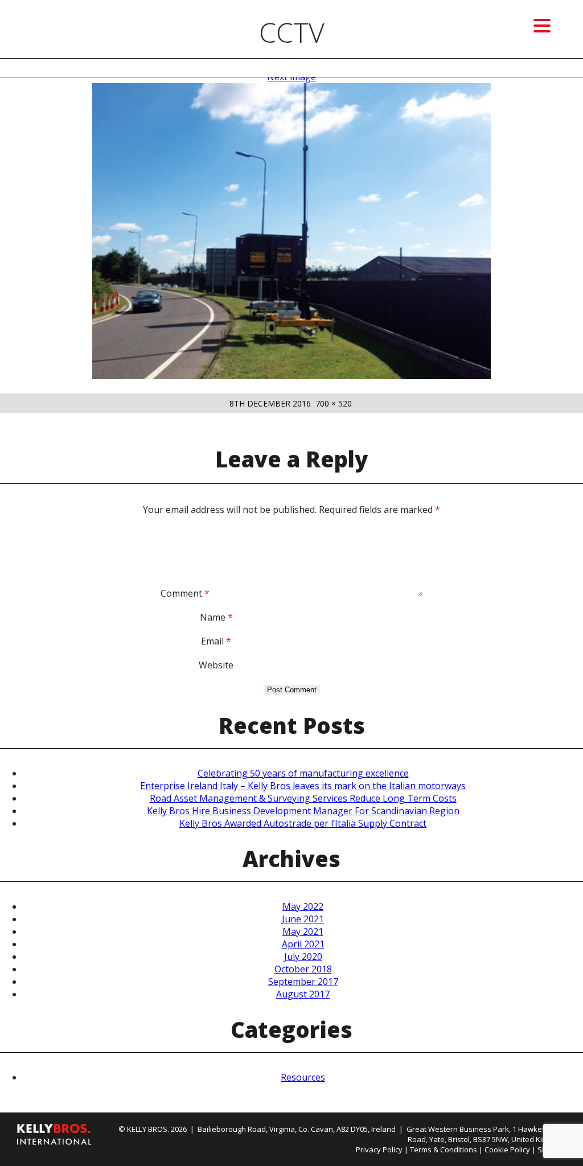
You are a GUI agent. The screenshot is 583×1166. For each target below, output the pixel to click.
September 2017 (303, 981)
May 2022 (302, 906)
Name (216, 617)
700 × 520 (333, 403)
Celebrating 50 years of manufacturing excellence (303, 773)
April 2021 (303, 944)
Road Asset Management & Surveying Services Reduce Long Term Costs (303, 798)
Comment (185, 593)
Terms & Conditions (443, 1149)
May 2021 (302, 931)
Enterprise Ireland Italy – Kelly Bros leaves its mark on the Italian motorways (303, 785)
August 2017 (303, 994)
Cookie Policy (507, 1149)
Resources (303, 1077)
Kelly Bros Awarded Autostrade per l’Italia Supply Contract (302, 823)
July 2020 (303, 956)
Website (216, 665)
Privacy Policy (379, 1149)
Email (216, 641)
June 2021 (303, 919)
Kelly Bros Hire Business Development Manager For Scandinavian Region (303, 810)
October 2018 (303, 969)
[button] (542, 26)
